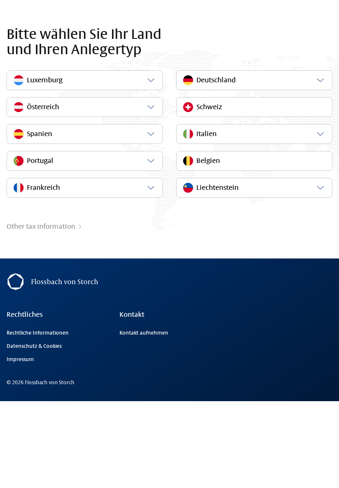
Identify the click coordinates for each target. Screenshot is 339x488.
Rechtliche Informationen (38, 333)
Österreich (43, 107)
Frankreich (43, 187)
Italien (206, 134)
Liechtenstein (217, 187)
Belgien (208, 161)
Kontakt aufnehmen (143, 333)
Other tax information (41, 226)
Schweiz (209, 107)
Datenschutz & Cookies (34, 346)
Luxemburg (44, 80)
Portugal (40, 161)
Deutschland (216, 80)
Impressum (20, 359)
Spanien (39, 134)
